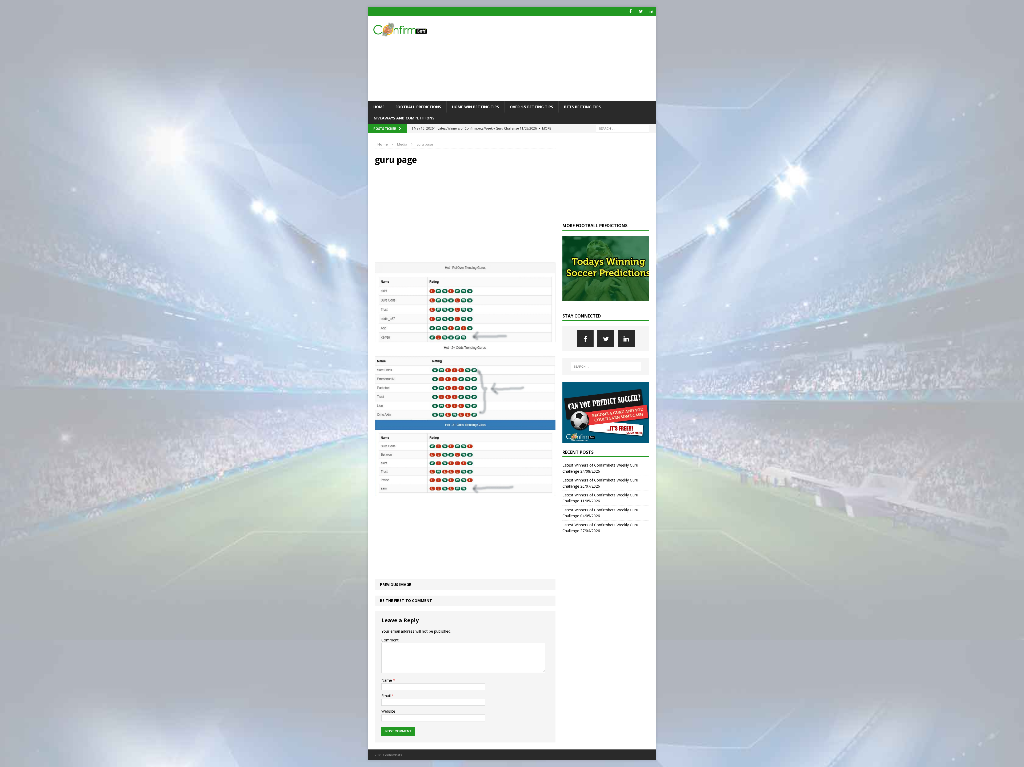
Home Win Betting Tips (475, 106)
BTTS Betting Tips (582, 106)
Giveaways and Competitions (404, 118)
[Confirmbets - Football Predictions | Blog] (413, 29)
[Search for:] (622, 128)
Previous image (395, 584)
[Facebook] (630, 11)
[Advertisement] (558, 58)
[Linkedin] (651, 11)
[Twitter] (641, 11)
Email (386, 695)
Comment (390, 639)
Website (388, 711)
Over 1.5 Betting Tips (531, 106)
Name (387, 680)
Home (379, 106)
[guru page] (465, 492)
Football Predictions (418, 106)
